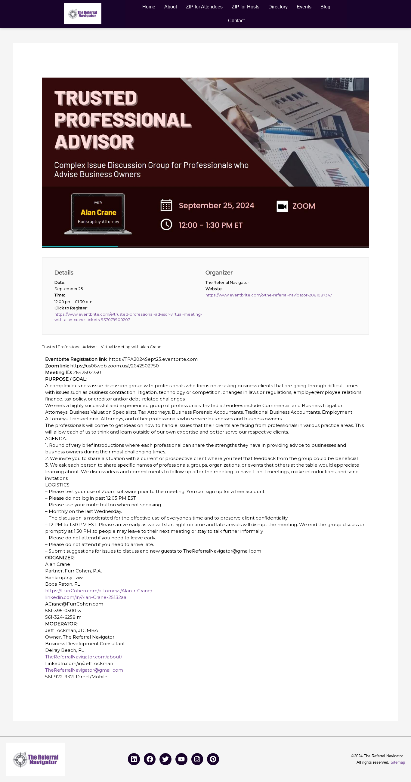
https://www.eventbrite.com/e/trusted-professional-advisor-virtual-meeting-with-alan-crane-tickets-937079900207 (128, 317)
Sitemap (398, 762)
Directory (278, 6)
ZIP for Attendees (204, 6)
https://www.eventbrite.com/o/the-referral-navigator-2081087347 (269, 295)
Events (304, 6)
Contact (236, 20)
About (170, 6)
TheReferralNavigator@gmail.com (84, 670)
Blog (325, 6)
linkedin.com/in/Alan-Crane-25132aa (85, 597)
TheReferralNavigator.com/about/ (83, 657)
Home (148, 6)
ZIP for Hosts (245, 6)
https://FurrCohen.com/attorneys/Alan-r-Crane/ (98, 590)
